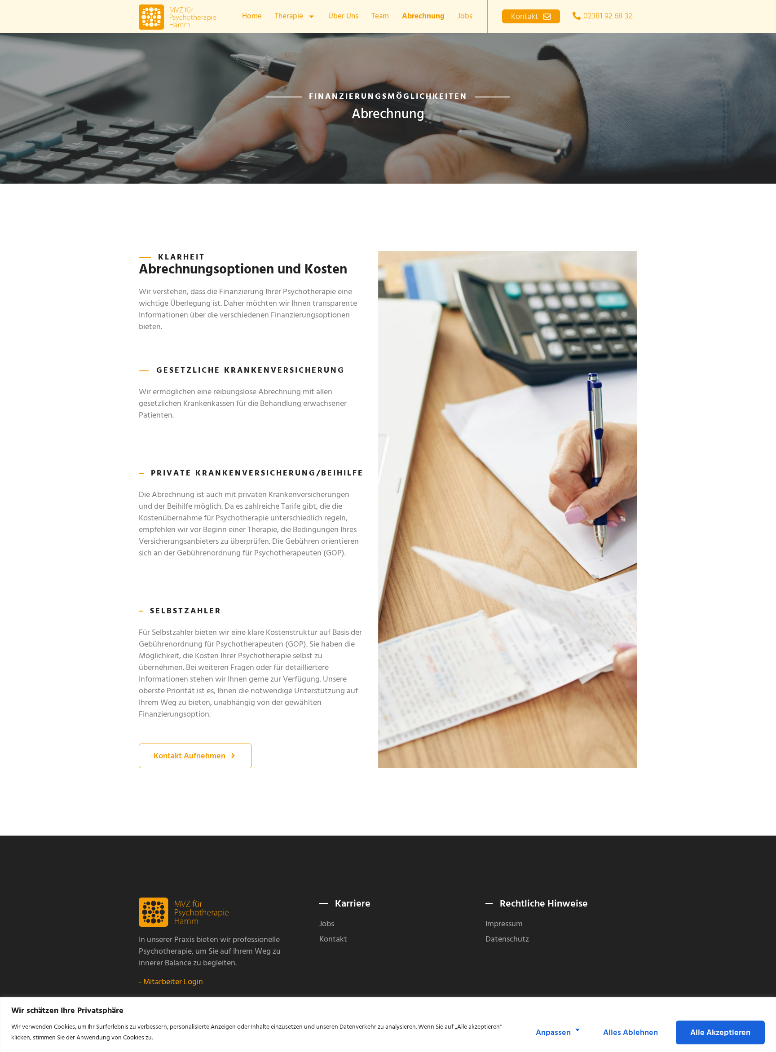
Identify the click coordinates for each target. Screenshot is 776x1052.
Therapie (289, 16)
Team (380, 16)
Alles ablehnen (630, 1032)
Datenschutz (507, 939)
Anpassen (553, 1032)
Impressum (504, 924)
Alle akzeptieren (720, 1032)
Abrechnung (423, 16)
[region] (388, 1024)
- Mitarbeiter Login (171, 981)
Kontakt (333, 939)
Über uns (343, 16)
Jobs (465, 16)
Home (252, 16)
